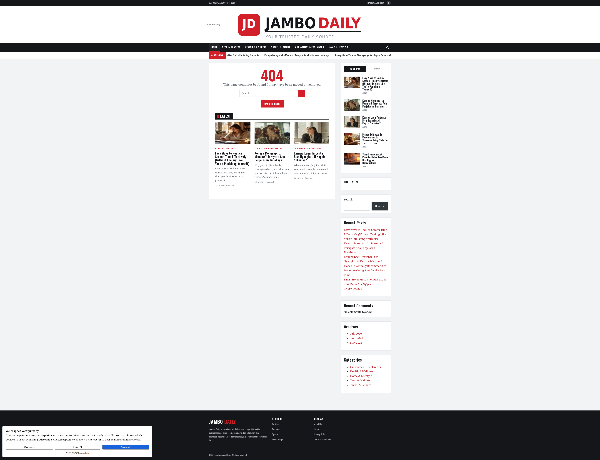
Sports (275, 434)
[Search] (387, 47)
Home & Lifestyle (338, 47)
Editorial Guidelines (322, 439)
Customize (29, 447)
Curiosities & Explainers (309, 47)
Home (214, 47)
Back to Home (272, 103)
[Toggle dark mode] (389, 3)
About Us (317, 424)
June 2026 (356, 338)
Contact (316, 429)
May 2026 (356, 342)
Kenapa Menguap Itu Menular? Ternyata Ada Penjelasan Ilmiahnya (292, 55)
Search (348, 199)
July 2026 (356, 333)
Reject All (77, 447)
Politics (275, 424)
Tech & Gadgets (231, 47)
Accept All (125, 447)
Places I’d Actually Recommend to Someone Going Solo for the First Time (375, 139)
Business (276, 429)
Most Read (355, 69)
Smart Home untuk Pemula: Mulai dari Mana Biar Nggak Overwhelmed (375, 158)
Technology (277, 439)
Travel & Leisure (280, 47)
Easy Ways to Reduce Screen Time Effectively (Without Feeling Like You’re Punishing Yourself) (232, 158)
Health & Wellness (255, 47)
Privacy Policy (319, 434)
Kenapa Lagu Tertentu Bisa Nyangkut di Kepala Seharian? (358, 55)
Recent (376, 69)
